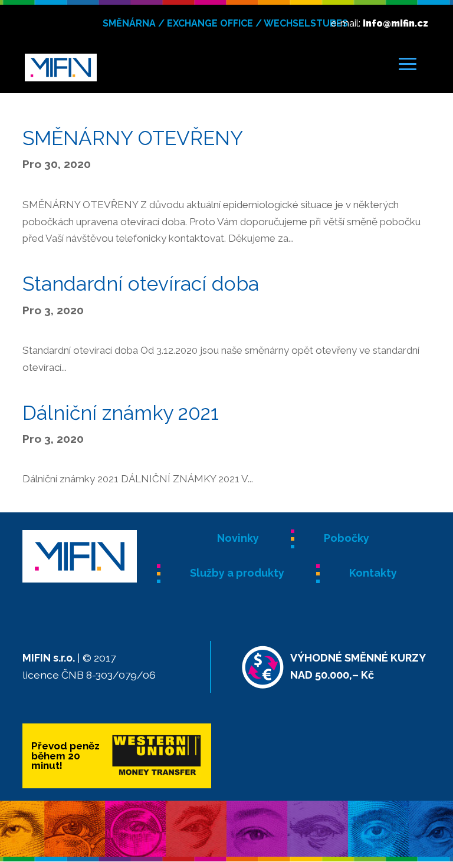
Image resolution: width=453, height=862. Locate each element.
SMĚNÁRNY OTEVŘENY (132, 138)
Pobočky (346, 538)
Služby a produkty (237, 573)
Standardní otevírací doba (140, 283)
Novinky (238, 538)
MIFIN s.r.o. (48, 658)
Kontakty (373, 573)
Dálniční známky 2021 (120, 413)
